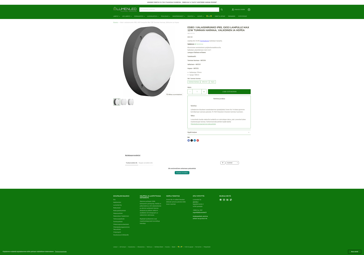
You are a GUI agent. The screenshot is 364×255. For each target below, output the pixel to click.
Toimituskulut (204, 41)
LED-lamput (126, 16)
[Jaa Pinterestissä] (198, 140)
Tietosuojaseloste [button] (61, 251)
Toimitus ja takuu (219, 99)
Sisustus (190, 16)
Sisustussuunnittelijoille (121, 235)
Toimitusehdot (117, 221)
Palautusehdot (118, 213)
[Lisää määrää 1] (204, 91)
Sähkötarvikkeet (178, 16)
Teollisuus (165, 16)
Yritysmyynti (117, 232)
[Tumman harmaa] (194, 84)
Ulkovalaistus (152, 16)
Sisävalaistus (139, 16)
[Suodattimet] (222, 162)
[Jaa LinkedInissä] (195, 140)
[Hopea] (212, 84)
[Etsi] (221, 9)
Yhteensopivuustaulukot (121, 224)
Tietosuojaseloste (118, 219)
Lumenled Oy (117, 205)
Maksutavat (116, 208)
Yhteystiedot (242, 16)
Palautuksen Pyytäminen (121, 216)
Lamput (116, 16)
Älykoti (200, 16)
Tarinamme (231, 16)
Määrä (189, 87)
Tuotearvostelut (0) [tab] (131, 163)
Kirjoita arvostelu (182, 173)
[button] (117, 102)
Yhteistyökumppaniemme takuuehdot (203, 124)
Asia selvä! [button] (354, 251)
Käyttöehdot (117, 202)
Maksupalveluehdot (119, 210)
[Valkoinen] (205, 84)
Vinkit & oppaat (220, 16)
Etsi (114, 199)
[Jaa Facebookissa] (188, 140)
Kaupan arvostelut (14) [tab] (146, 163)
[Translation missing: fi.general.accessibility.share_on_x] (192, 140)
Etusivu (115, 22)
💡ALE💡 (209, 16)
